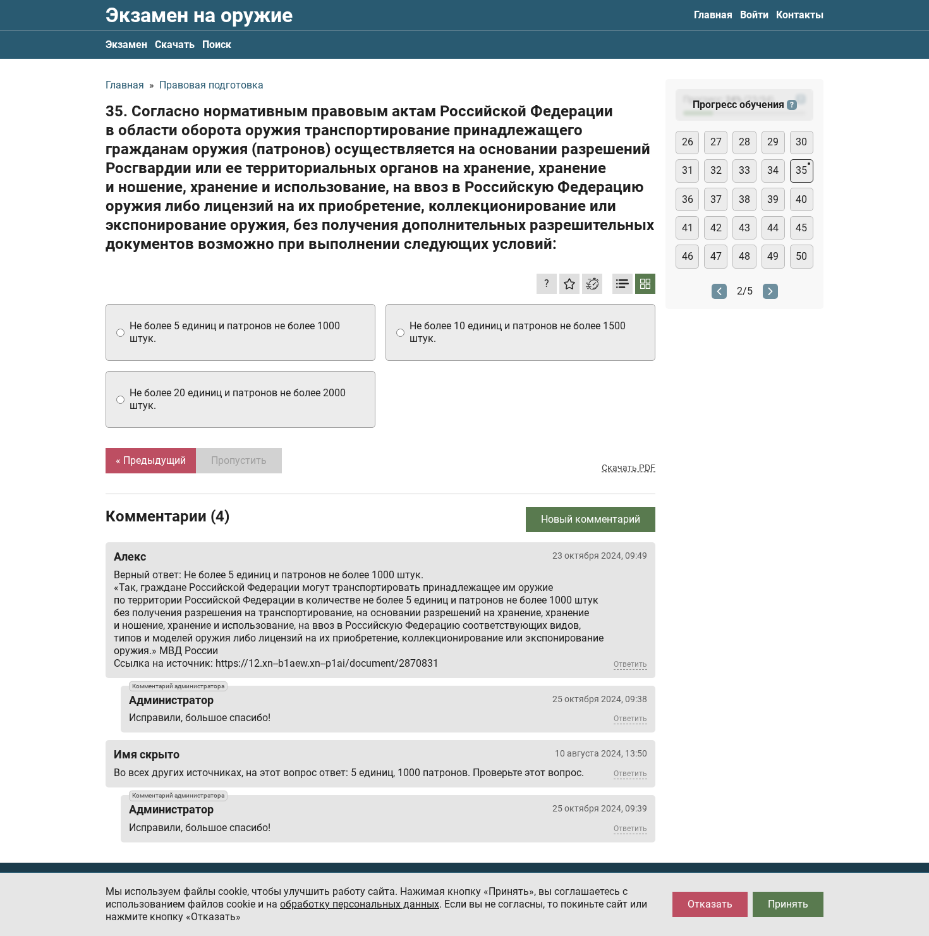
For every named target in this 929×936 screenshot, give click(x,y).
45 (801, 228)
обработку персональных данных (359, 904)
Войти (754, 15)
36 (687, 199)
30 (801, 142)
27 (716, 142)
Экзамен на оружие (199, 15)
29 (773, 142)
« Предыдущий (151, 460)
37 (716, 199)
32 (716, 170)
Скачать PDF (628, 468)
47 (716, 256)
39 (773, 199)
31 (687, 170)
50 (801, 256)
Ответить (630, 664)
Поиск (216, 45)
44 (773, 228)
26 (687, 142)
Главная (713, 15)
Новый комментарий (590, 519)
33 (744, 170)
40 (801, 199)
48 (744, 256)
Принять (788, 904)
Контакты (799, 15)
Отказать (710, 904)
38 (744, 199)
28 (744, 142)
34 (773, 170)
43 (744, 228)
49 (773, 256)
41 (687, 228)
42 (716, 228)
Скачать (175, 45)
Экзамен (126, 45)
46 (687, 256)
